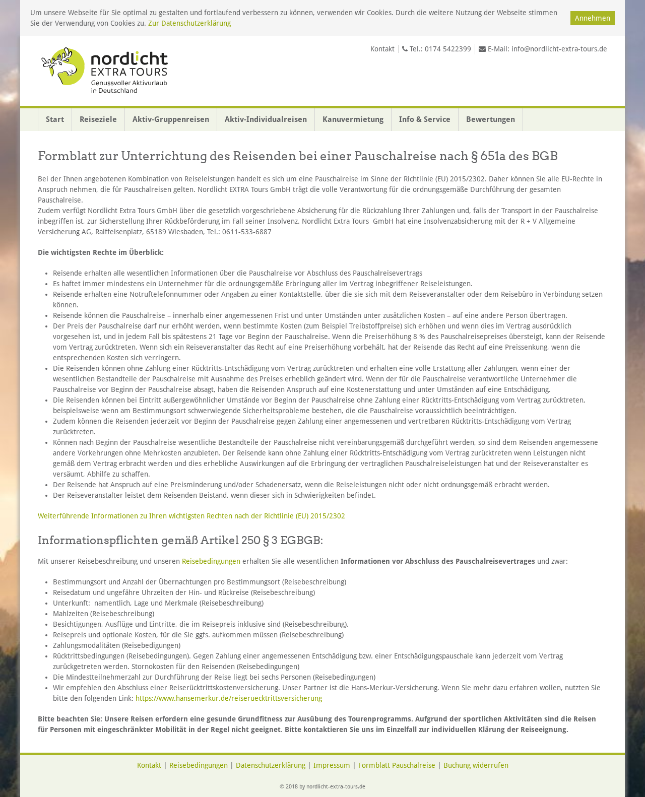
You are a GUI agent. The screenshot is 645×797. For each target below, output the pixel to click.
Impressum (331, 765)
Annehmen (592, 18)
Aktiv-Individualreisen (266, 119)
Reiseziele (98, 119)
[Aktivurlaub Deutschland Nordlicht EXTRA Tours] (106, 71)
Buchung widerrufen (475, 765)
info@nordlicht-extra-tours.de (559, 49)
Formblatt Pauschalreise (396, 765)
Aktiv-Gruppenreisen (171, 119)
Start (55, 119)
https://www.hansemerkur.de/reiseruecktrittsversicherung (229, 698)
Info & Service (424, 119)
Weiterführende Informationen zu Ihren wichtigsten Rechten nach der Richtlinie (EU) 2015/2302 (191, 516)
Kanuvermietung (352, 119)
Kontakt (382, 49)
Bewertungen (490, 119)
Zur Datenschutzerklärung (189, 23)
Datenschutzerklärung (270, 765)
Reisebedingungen (211, 561)
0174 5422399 (448, 49)
